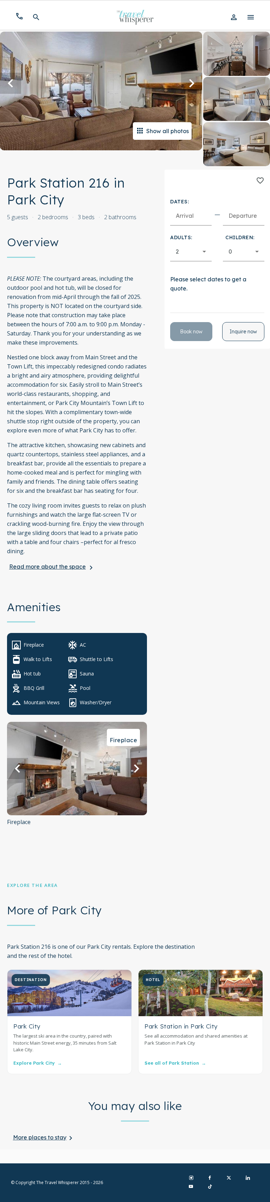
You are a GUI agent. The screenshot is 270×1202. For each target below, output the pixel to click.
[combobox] (191, 251)
